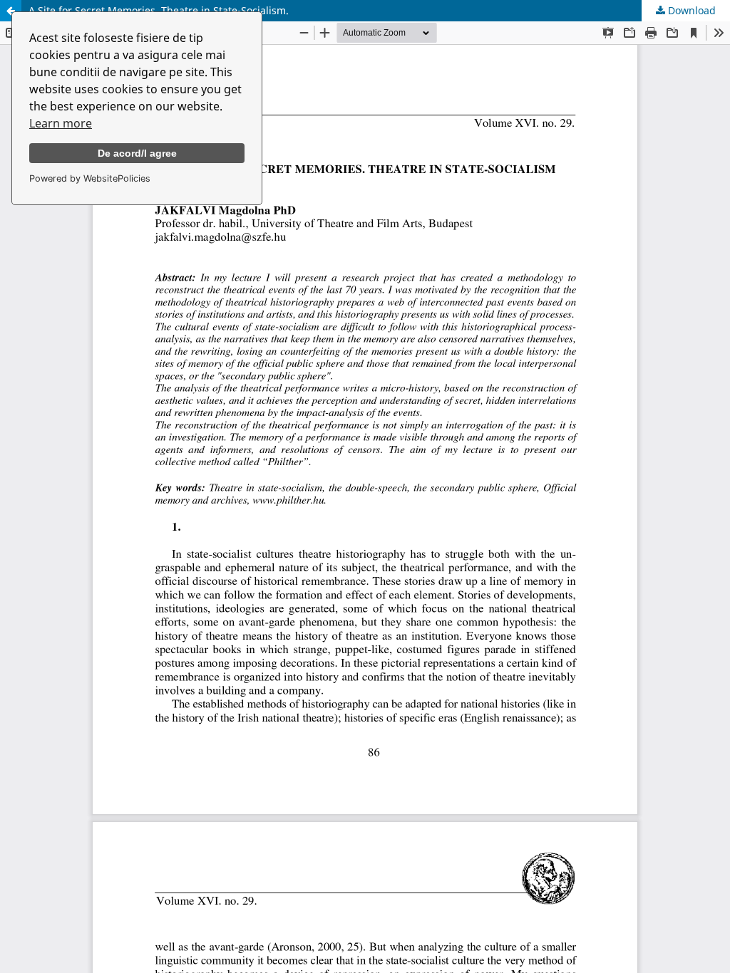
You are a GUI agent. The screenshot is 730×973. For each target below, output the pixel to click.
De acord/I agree (137, 153)
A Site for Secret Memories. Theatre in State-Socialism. (159, 10)
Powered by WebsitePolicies (89, 178)
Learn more (60, 123)
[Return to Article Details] (10, 10)
